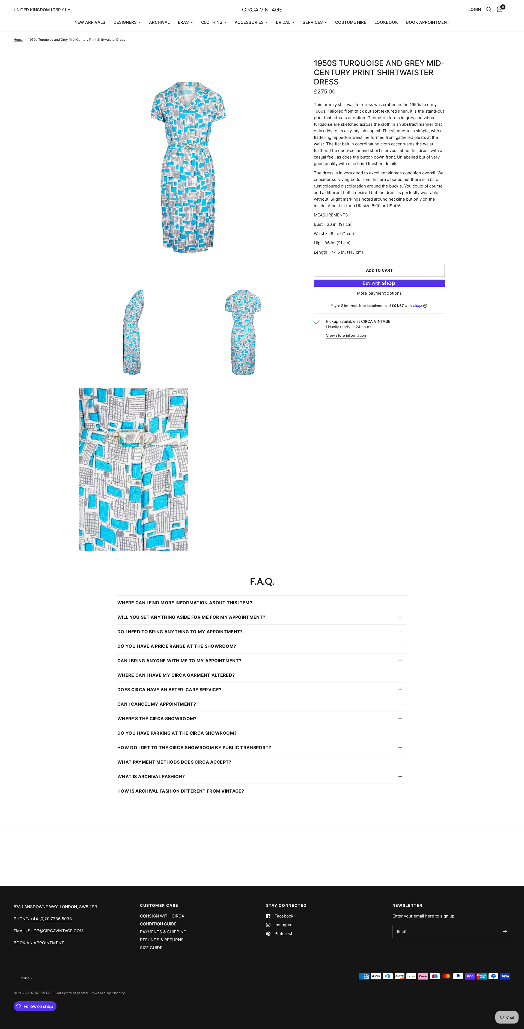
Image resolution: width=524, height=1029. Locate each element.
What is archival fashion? (151, 776)
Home (18, 39)
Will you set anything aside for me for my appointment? (191, 617)
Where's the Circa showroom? (157, 718)
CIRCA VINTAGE (262, 9)
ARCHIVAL (159, 22)
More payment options (379, 293)
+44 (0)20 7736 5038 (51, 918)
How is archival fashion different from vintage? (180, 791)
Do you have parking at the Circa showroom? (177, 733)
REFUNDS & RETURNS (162, 939)
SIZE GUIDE (151, 947)
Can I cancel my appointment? (156, 704)
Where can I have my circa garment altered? (176, 675)
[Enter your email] (504, 931)
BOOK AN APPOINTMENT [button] (39, 942)
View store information (346, 335)
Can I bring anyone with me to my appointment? (179, 660)
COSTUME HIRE (350, 22)
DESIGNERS (125, 22)
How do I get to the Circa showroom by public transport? (194, 747)
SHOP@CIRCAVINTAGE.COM (55, 930)
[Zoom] (286, 70)
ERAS (183, 22)
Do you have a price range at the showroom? (176, 646)
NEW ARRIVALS (90, 22)
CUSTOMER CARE (159, 905)
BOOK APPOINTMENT (427, 22)
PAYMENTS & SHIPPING (163, 931)
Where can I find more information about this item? (184, 602)
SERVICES (313, 22)
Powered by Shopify (107, 993)
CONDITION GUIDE (158, 924)
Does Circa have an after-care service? (169, 689)
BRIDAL (283, 22)
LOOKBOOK (386, 22)
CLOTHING (211, 22)
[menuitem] (89, 22)
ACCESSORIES (249, 22)
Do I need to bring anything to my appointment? (180, 631)
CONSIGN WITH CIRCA (162, 916)
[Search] (489, 9)
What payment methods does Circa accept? (174, 762)
